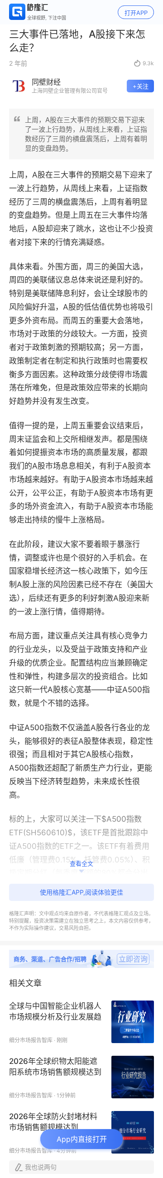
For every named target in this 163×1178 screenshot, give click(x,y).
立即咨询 (133, 959)
